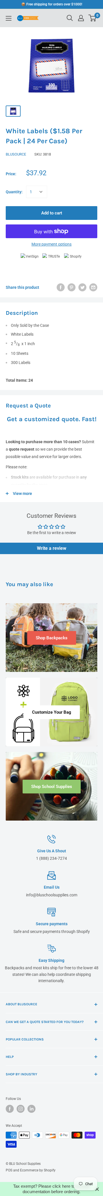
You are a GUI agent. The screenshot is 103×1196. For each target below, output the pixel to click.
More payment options (51, 244)
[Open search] (70, 18)
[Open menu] (8, 18)
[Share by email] (93, 287)
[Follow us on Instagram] (21, 1109)
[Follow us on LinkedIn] (31, 1109)
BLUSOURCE (16, 154)
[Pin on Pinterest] (72, 287)
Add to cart (51, 213)
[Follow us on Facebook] (10, 1109)
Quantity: (14, 192)
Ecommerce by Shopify (38, 1170)
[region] (51, 1189)
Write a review (51, 548)
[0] (92, 18)
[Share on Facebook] (61, 287)
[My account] (81, 18)
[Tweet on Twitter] (82, 287)
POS (9, 1170)
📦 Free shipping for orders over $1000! (51, 4)
